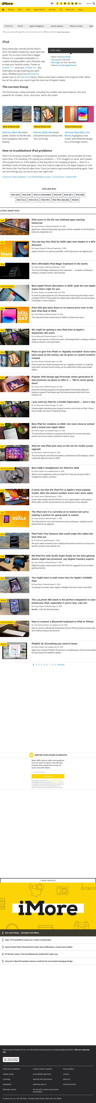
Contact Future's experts (42, 1069)
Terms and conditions (11, 1069)
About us (66, 1079)
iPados (3, 644)
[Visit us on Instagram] (68, 3)
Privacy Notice (56, 782)
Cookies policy (8, 1074)
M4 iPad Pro (33, 73)
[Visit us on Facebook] (57, 3)
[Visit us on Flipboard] (76, 3)
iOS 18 (20, 26)
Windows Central (9, 1089)
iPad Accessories (7, 286)
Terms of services (54, 780)
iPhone (11, 9)
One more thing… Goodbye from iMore (22, 933)
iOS (60, 9)
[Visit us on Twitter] (61, 3)
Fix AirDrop (58, 176)
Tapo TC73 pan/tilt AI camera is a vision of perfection (28, 940)
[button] (90, 3)
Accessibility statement (42, 1074)
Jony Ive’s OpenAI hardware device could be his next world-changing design (39, 961)
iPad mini (24, 77)
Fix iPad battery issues (40, 176)
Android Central (69, 1084)
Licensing (6, 1079)
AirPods (52, 9)
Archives (61, 665)
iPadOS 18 (30, 67)
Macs (20, 9)
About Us (70, 9)
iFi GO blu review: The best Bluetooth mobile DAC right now (31, 954)
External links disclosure (42, 1079)
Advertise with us (39, 1084)
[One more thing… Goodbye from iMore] (48, 909)
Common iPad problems (14, 176)
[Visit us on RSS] (72, 3)
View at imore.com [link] (11, 126)
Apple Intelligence (37, 26)
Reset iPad (71, 176)
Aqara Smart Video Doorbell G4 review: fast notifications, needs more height (38, 947)
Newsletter (7, 1084)
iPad (28, 9)
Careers (66, 1074)
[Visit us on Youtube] (65, 3)
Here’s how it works (63, 32)
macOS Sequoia (57, 26)
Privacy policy (68, 1069)
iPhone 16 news (76, 26)
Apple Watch (39, 9)
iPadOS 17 (7, 67)
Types (80, 9)
